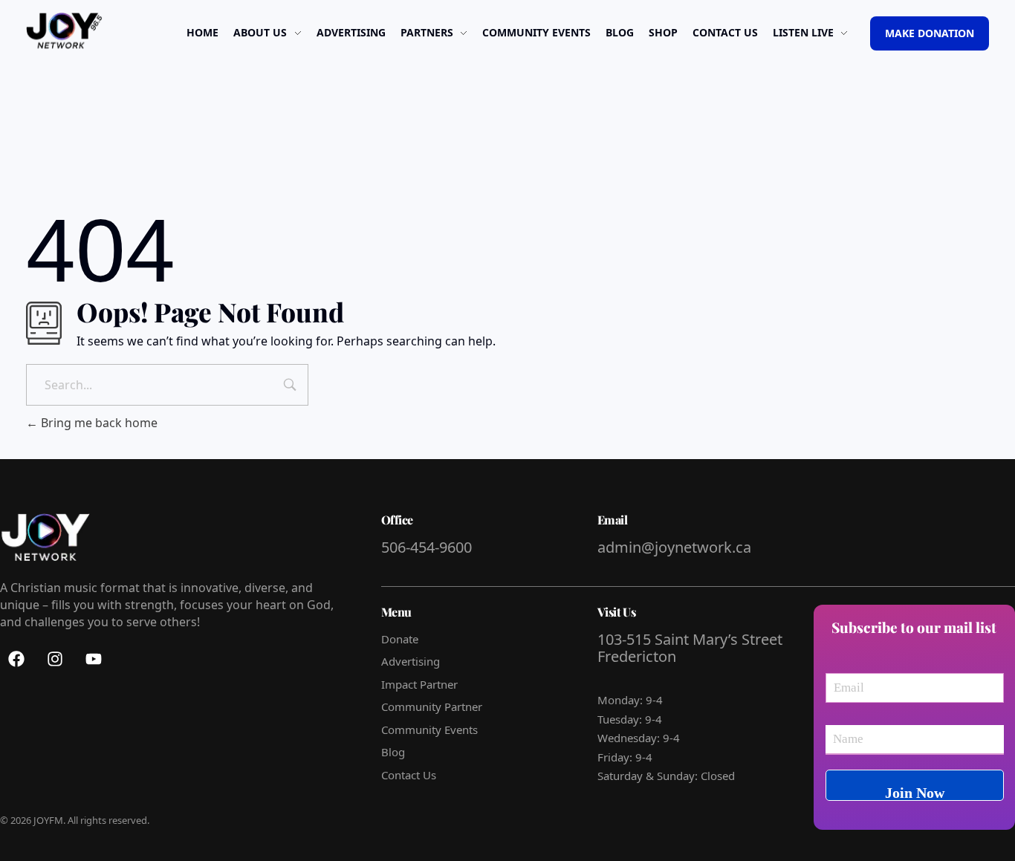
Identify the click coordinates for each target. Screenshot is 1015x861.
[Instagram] (55, 659)
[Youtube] (93, 659)
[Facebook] (16, 659)
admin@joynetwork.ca (674, 547)
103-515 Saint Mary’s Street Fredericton (689, 647)
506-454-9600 (428, 547)
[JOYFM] (64, 31)
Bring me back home (98, 423)
